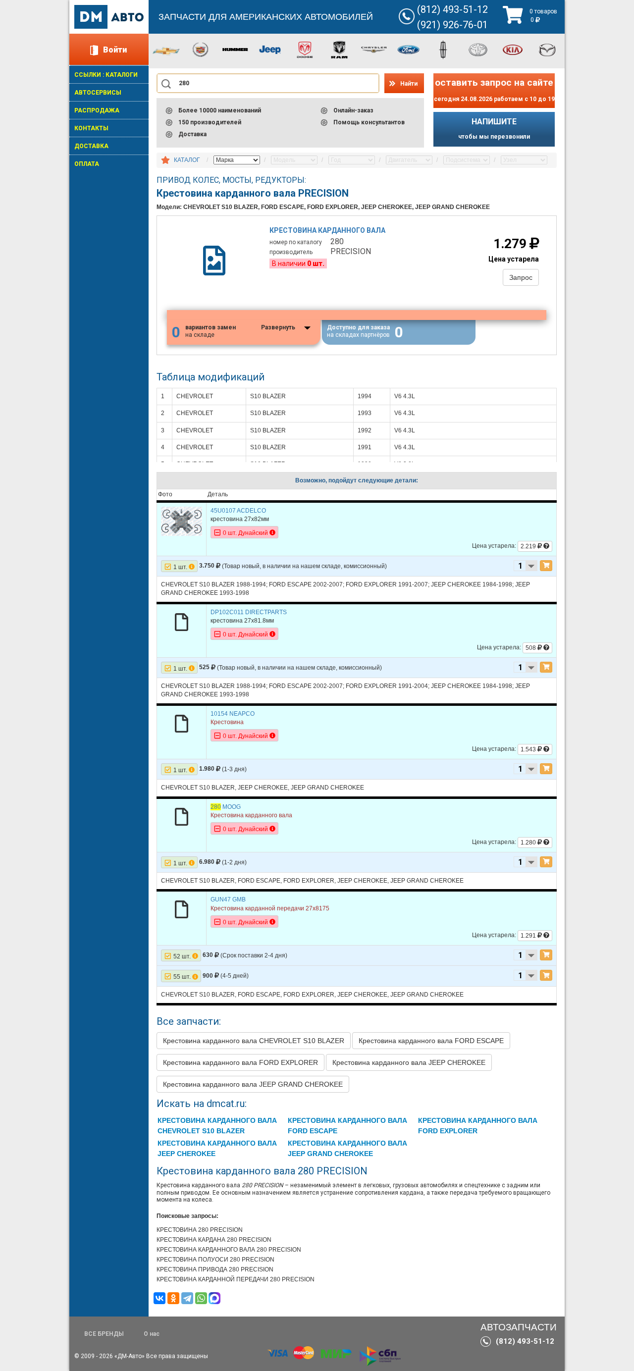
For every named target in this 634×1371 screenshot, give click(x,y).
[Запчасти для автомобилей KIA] (513, 49)
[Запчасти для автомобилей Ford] (408, 49)
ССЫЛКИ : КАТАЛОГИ (106, 74)
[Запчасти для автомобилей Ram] (339, 49)
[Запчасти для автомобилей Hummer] (235, 49)
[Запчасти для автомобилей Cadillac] (200, 49)
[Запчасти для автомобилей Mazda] (547, 49)
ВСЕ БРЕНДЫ (104, 1333)
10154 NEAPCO (233, 713)
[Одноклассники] (173, 1298)
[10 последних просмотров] (165, 160)
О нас (151, 1333)
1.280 (529, 842)
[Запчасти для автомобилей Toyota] (478, 49)
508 (531, 647)
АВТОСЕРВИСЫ (97, 92)
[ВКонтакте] (159, 1298)
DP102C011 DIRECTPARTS (249, 612)
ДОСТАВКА (91, 146)
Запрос (520, 277)
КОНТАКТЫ (91, 128)
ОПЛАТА (86, 163)
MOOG (226, 806)
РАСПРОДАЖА (96, 110)
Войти (115, 49)
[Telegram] (187, 1298)
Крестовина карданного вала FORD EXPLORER (240, 1062)
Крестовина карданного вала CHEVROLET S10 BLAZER (253, 1041)
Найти (409, 83)
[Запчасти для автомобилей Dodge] (304, 49)
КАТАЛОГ (187, 160)
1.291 (529, 935)
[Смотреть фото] (181, 520)
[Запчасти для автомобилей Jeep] (270, 49)
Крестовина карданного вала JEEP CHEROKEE (408, 1062)
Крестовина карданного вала (327, 230)
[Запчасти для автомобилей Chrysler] (374, 49)
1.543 (529, 749)
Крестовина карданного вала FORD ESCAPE (431, 1041)
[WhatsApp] (201, 1298)
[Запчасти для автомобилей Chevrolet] (166, 50)
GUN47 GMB (228, 899)
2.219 (529, 546)
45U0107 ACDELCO (238, 510)
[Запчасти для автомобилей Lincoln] (443, 49)
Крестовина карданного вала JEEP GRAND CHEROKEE (253, 1084)
